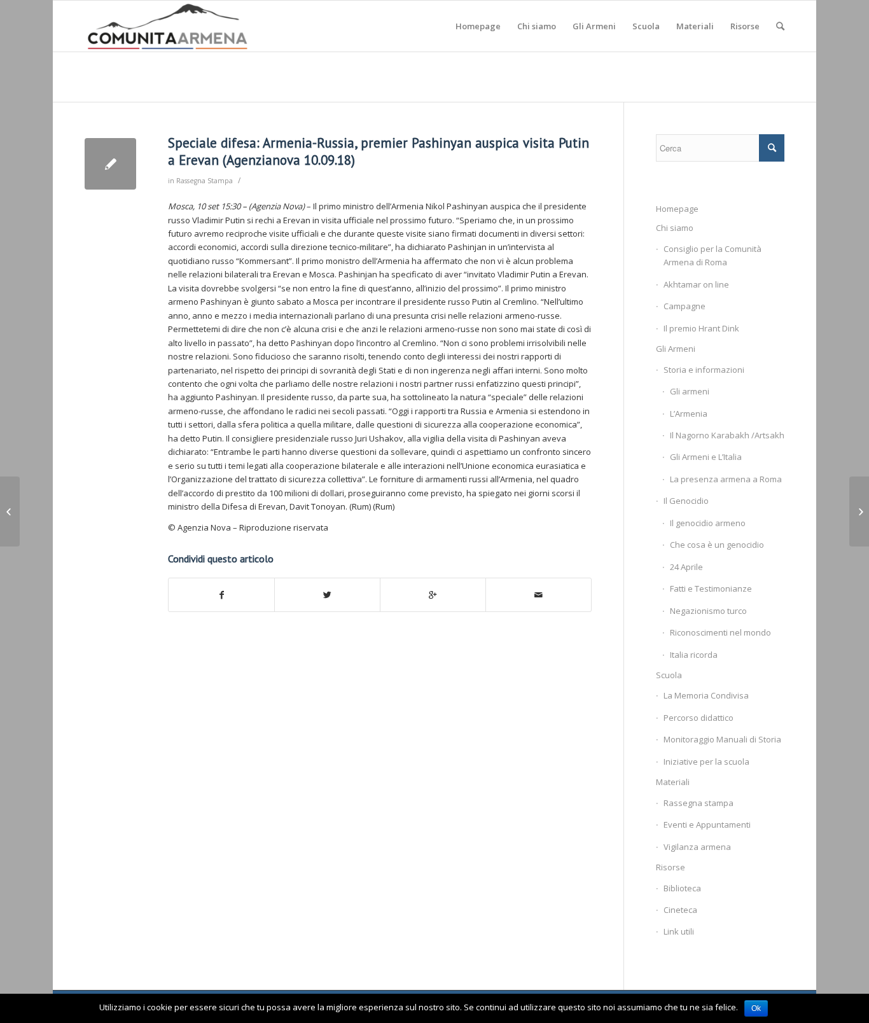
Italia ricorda (694, 654)
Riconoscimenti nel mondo (720, 632)
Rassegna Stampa (204, 180)
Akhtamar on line (696, 284)
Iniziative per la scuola (706, 761)
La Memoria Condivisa (706, 695)
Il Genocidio (686, 500)
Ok (756, 1008)
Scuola (669, 675)
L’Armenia (688, 413)
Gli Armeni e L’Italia (706, 457)
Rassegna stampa (698, 803)
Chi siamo (674, 227)
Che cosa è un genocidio (717, 544)
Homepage (677, 208)
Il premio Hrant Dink (701, 328)
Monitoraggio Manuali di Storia (722, 739)
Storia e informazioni (704, 369)
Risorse (670, 867)
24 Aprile (686, 567)
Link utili (679, 931)
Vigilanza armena (697, 846)
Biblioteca (682, 888)
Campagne (685, 306)
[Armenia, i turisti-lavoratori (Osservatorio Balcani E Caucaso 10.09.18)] (10, 511)
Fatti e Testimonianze (711, 588)
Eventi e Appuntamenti (707, 824)
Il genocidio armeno (708, 523)
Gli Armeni (675, 348)
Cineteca (680, 909)
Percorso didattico (698, 717)
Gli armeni (689, 391)
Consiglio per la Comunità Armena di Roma (712, 255)
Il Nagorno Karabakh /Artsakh (727, 435)
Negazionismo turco (708, 610)
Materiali (673, 782)
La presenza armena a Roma (726, 479)
